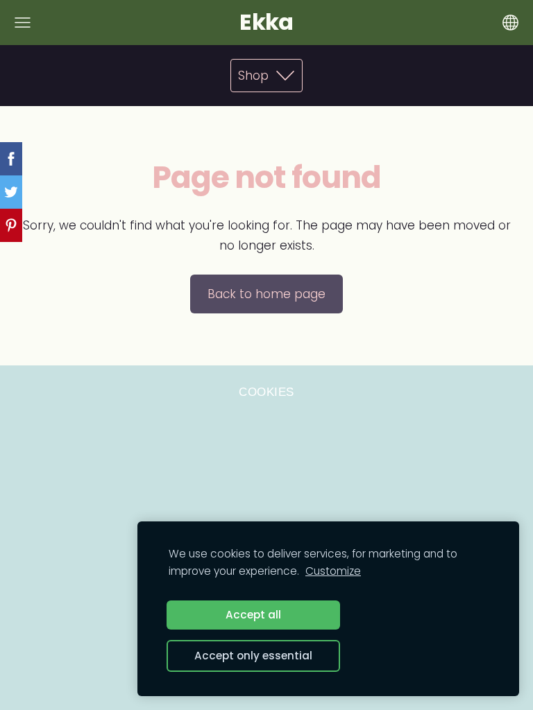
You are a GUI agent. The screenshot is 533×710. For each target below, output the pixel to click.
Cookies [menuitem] (266, 392)
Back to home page (266, 294)
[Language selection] (510, 22)
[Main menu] (22, 22)
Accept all (253, 614)
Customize (333, 571)
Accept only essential (253, 655)
